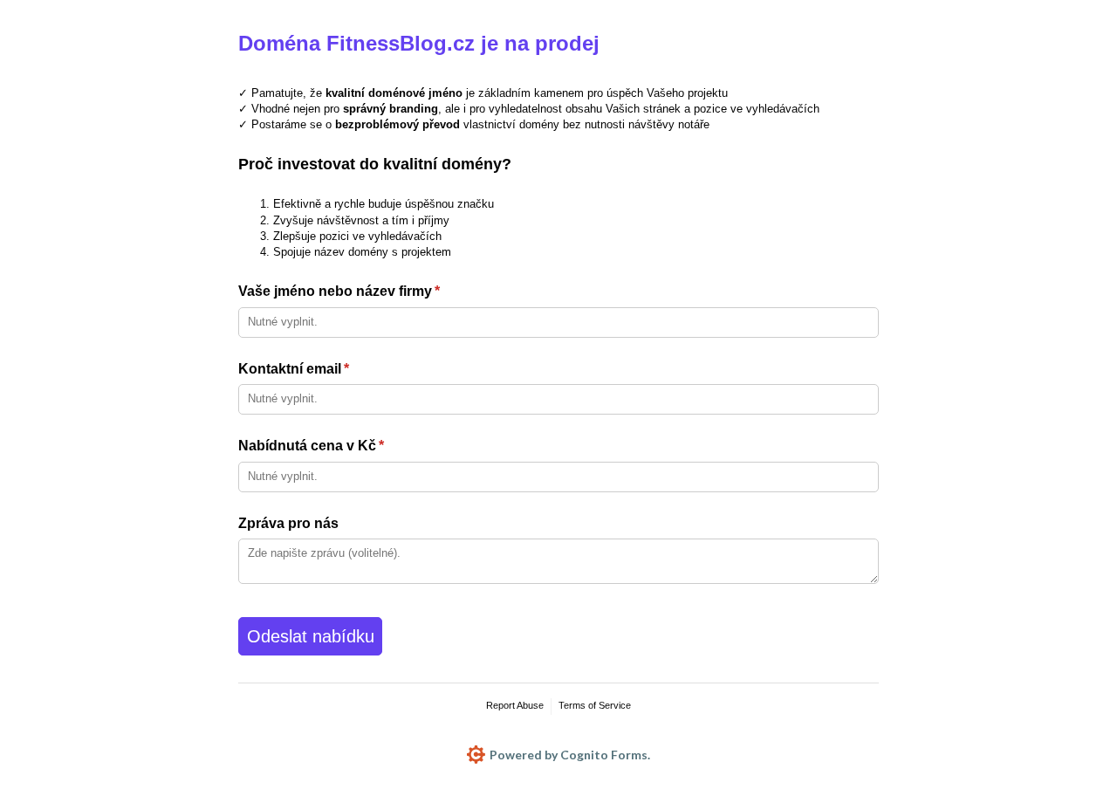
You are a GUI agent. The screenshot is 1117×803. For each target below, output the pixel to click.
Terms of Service (594, 705)
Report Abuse (515, 705)
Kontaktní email (322, 368)
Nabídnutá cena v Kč (339, 445)
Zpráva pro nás (288, 523)
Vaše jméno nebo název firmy (367, 291)
